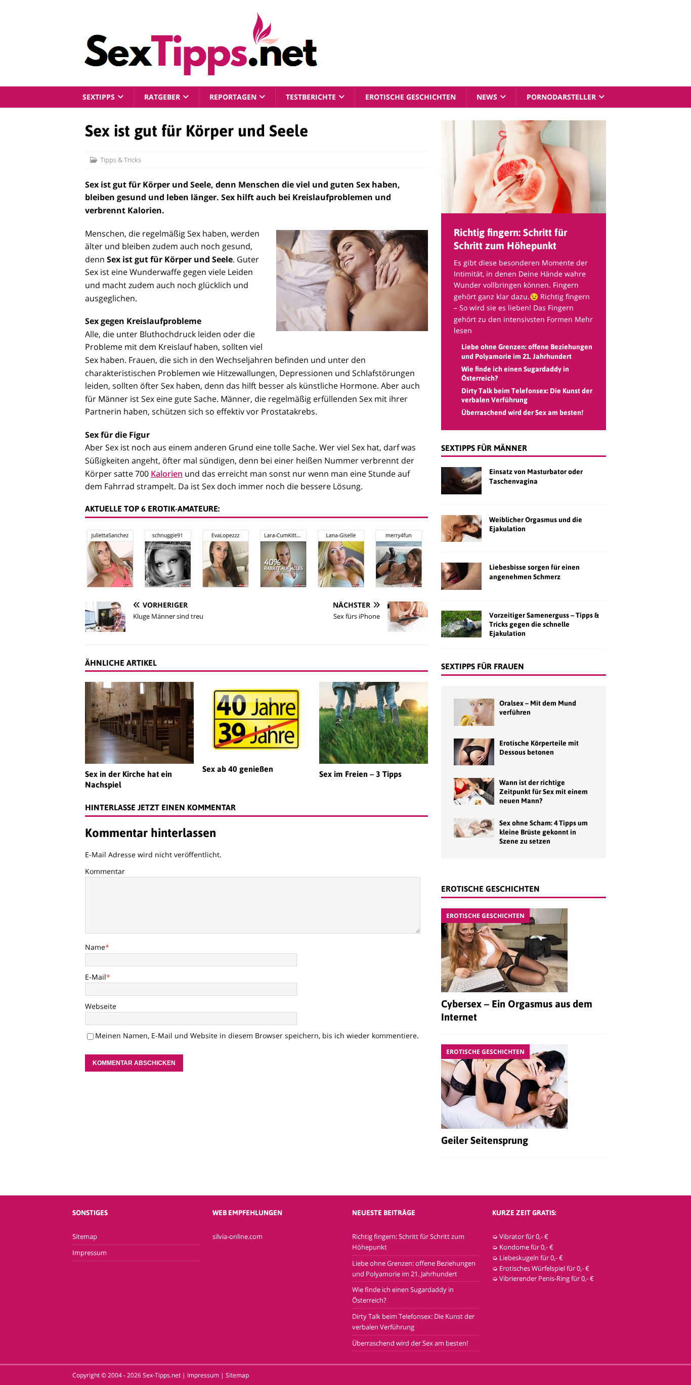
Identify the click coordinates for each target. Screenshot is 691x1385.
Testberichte (311, 97)
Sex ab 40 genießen (237, 768)
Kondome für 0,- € (526, 1247)
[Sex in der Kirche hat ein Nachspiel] (139, 722)
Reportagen (232, 97)
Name (95, 947)
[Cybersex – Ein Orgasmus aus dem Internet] (523, 950)
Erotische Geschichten (410, 97)
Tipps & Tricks (120, 159)
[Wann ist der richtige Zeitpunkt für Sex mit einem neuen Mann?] (474, 791)
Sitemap (84, 1236)
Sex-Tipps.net (162, 1375)
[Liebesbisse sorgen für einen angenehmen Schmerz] (461, 576)
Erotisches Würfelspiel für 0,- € (544, 1268)
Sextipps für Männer (484, 447)
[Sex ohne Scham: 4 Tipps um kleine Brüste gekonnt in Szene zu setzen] (474, 828)
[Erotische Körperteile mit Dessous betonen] (474, 751)
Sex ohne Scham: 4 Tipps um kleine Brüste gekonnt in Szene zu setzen (543, 832)
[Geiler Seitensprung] (523, 1086)
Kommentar (105, 871)
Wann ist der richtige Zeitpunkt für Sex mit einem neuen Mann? (543, 791)
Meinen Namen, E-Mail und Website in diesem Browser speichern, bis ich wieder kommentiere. (257, 1035)
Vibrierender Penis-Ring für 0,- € (546, 1278)
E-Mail (95, 977)
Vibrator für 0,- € (523, 1236)
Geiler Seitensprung (484, 1140)
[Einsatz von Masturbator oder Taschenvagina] (461, 480)
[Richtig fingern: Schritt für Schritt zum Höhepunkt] (523, 207)
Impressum (89, 1252)
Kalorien (167, 473)
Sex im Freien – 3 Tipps (360, 773)
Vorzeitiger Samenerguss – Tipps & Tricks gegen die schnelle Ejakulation (544, 624)
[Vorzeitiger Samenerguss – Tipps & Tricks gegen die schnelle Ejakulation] (461, 624)
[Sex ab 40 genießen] (256, 720)
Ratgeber (162, 97)
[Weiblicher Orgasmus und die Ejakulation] (461, 528)
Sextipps (98, 97)
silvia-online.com (237, 1236)
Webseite (100, 1006)
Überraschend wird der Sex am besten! (522, 412)
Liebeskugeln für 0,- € (531, 1257)
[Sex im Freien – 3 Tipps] (373, 722)
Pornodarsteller (561, 97)
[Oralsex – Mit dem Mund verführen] (474, 712)
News (487, 97)
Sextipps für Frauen (482, 666)
